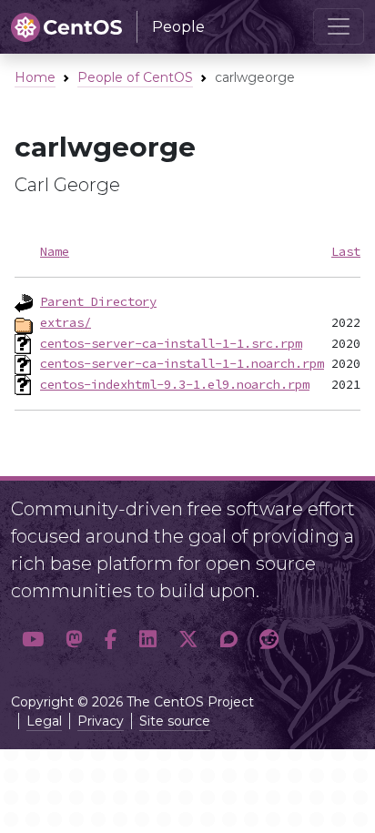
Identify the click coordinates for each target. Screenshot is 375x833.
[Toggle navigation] (338, 26)
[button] (33, 639)
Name (54, 251)
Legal (44, 721)
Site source (174, 721)
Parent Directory (98, 301)
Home (35, 77)
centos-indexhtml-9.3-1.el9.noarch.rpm (174, 384)
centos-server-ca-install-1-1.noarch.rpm (182, 363)
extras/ (65, 322)
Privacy (100, 721)
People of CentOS (135, 77)
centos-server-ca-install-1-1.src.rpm (171, 343)
